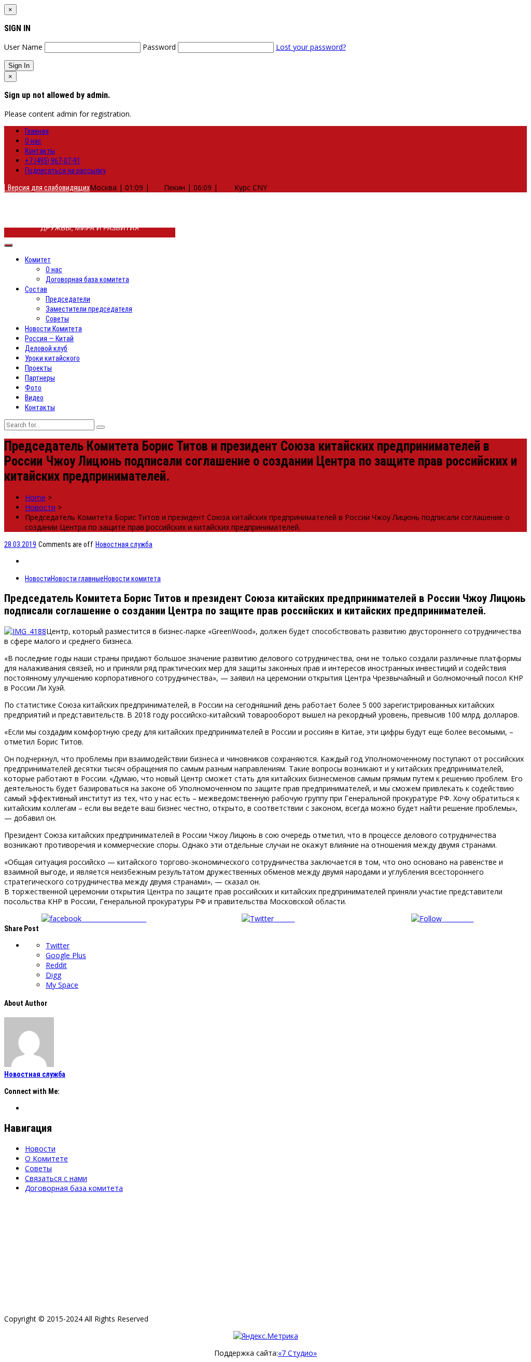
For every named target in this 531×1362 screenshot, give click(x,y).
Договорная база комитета (87, 279)
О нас (33, 141)
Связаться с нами (56, 1178)
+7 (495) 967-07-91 (52, 161)
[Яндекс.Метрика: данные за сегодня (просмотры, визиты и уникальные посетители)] (265, 1336)
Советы (57, 319)
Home (35, 497)
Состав (36, 289)
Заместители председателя (89, 309)
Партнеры (40, 378)
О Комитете (46, 1158)
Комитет (38, 260)
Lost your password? (311, 47)
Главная (37, 131)
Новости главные (77, 578)
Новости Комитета (53, 329)
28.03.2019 (20, 544)
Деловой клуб (46, 348)
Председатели (68, 299)
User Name (23, 47)
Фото (33, 388)
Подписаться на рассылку (65, 170)
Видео (34, 398)
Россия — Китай (49, 338)
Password (159, 47)
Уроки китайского (52, 358)
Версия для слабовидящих (47, 188)
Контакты (40, 151)
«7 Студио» (297, 1353)
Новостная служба (123, 544)
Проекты (38, 368)
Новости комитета (132, 578)
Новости (40, 507)
